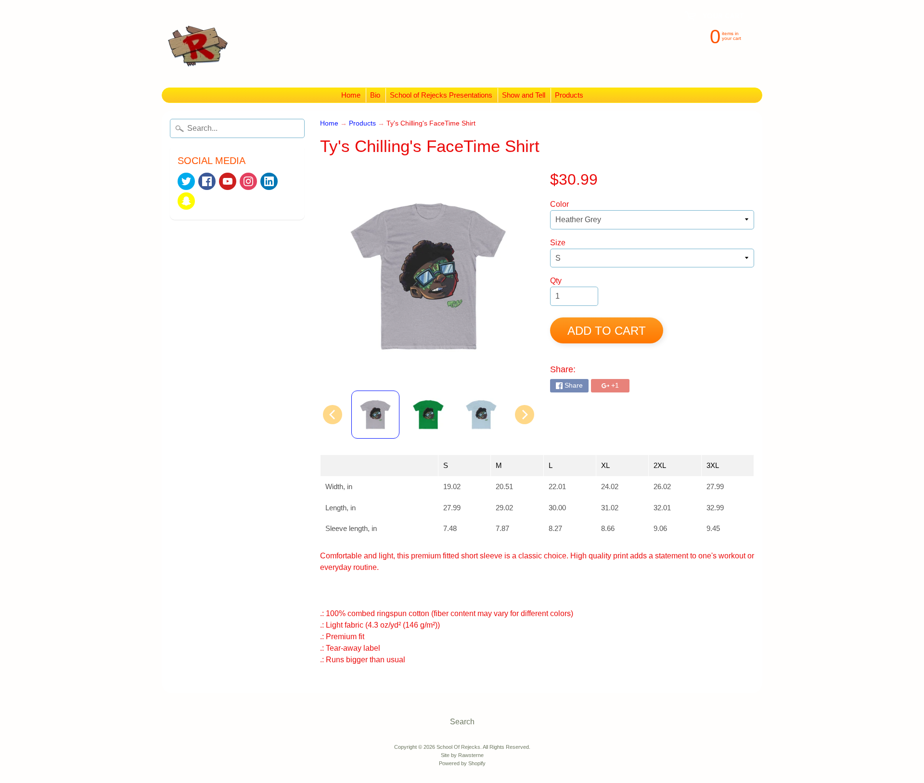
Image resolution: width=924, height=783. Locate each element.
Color (559, 204)
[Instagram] (248, 181)
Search (462, 722)
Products (569, 95)
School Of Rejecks (458, 747)
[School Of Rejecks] (198, 44)
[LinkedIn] (269, 181)
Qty (556, 281)
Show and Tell (523, 95)
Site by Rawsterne (462, 755)
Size (557, 243)
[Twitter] (186, 181)
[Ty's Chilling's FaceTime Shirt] (375, 415)
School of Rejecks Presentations (441, 95)
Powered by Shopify (462, 763)
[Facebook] (207, 181)
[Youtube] (227, 181)
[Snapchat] (186, 201)
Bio (375, 95)
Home (350, 95)
